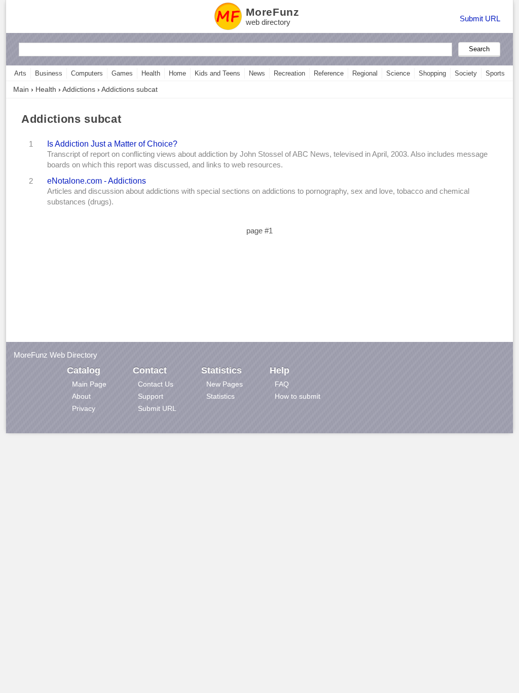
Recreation (289, 73)
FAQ (282, 384)
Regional (365, 73)
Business (48, 73)
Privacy (83, 408)
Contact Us (155, 384)
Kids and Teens (217, 73)
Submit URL (480, 18)
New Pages (224, 384)
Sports (495, 73)
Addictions (78, 89)
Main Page (89, 384)
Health (150, 73)
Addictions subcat (129, 89)
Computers (87, 73)
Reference (329, 73)
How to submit (297, 396)
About (81, 396)
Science (398, 73)
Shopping (432, 73)
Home (177, 73)
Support (150, 396)
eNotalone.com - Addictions (96, 180)
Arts (20, 73)
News (257, 73)
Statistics (220, 396)
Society (466, 73)
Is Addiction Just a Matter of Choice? (112, 143)
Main (21, 89)
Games (122, 73)
